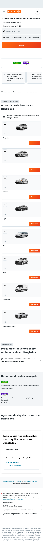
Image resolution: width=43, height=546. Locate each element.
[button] (3, 11)
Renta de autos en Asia (30, 481)
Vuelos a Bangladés (12, 462)
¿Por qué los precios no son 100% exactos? (19, 514)
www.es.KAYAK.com (9, 481)
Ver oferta (34, 143)
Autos (19, 481)
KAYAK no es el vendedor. (13, 506)
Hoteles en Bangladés (13, 465)
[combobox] (13, 22)
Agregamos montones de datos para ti (18, 510)
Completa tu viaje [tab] (11, 450)
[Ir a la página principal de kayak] (14, 11)
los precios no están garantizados (13, 499)
